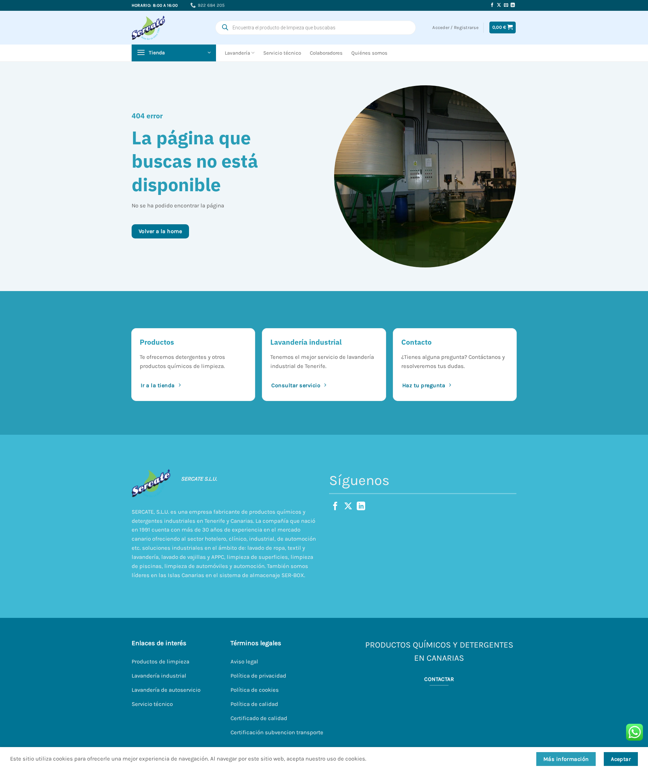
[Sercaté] (160, 27)
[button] (502, 27)
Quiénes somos (369, 53)
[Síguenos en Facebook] (492, 5)
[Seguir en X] (499, 5)
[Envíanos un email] (506, 5)
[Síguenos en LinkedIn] (513, 5)
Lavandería (237, 53)
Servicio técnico (282, 53)
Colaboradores (326, 53)
